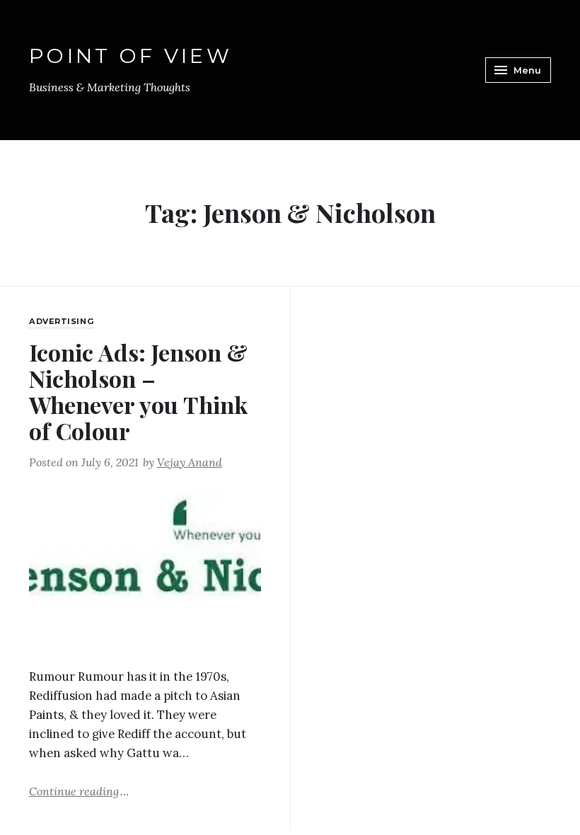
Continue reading (79, 790)
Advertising (61, 321)
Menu (527, 70)
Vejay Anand (189, 462)
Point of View (130, 55)
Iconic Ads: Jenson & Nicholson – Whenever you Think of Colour (138, 392)
